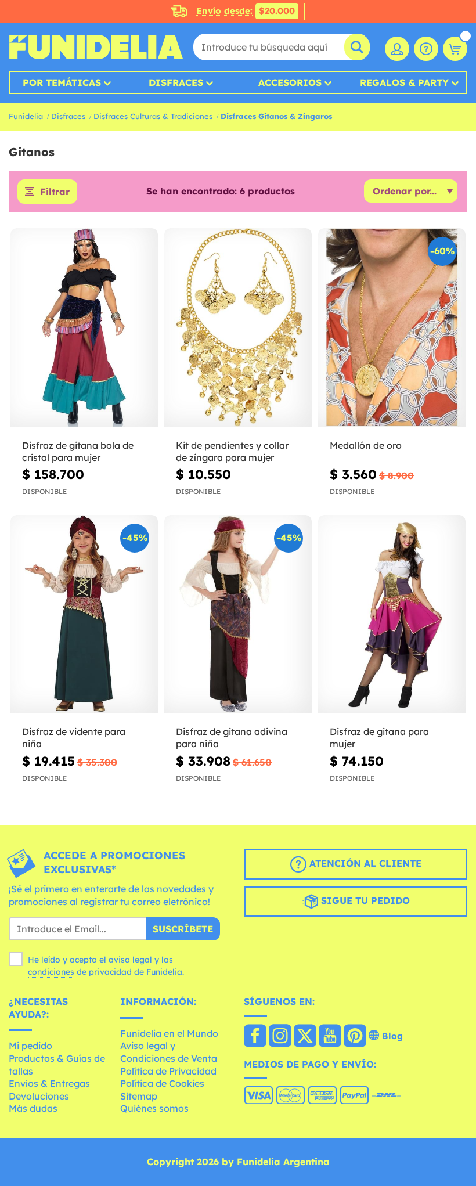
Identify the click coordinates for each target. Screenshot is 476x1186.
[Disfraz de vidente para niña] (84, 615)
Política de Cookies (162, 1083)
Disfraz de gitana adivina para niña (231, 737)
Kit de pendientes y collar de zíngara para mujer (232, 451)
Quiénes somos (154, 1108)
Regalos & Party (404, 82)
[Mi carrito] (455, 49)
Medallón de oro (366, 445)
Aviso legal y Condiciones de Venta (168, 1052)
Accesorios (290, 82)
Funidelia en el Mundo (169, 1033)
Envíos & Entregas (49, 1083)
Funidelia (26, 116)
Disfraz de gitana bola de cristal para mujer (78, 451)
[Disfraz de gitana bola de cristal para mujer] (84, 328)
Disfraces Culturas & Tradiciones (152, 116)
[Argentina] (255, 1037)
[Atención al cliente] (426, 49)
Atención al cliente (363, 863)
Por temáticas (62, 82)
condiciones (51, 972)
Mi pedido (30, 1045)
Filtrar (55, 191)
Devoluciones (39, 1096)
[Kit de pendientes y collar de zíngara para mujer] (238, 328)
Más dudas (33, 1108)
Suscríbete (183, 929)
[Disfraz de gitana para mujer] (392, 615)
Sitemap (138, 1096)
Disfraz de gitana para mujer (379, 737)
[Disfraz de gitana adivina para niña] (238, 615)
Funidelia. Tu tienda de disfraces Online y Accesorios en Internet (96, 47)
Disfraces (176, 82)
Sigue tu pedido (364, 900)
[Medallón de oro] (392, 328)
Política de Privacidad (168, 1071)
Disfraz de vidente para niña (73, 737)
